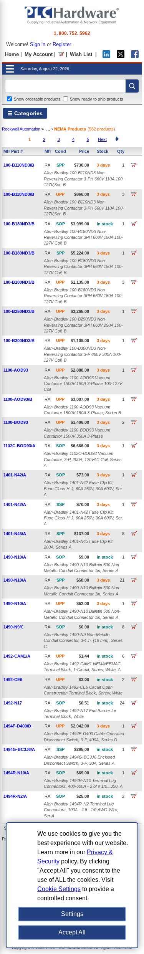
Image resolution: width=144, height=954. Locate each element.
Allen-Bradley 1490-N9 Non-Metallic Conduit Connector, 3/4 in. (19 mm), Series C (83, 640)
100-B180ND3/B (19, 224)
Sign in (37, 44)
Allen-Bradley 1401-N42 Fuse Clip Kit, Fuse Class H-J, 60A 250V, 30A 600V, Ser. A (83, 488)
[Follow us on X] (120, 56)
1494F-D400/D (17, 726)
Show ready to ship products (96, 99)
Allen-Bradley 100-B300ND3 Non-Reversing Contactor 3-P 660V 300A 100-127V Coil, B (82, 354)
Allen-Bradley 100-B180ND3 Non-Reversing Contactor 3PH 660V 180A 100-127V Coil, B (83, 237)
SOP (60, 224)
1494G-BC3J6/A (19, 749)
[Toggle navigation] (10, 68)
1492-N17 (12, 703)
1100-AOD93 (15, 370)
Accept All (72, 932)
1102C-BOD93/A (19, 445)
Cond (60, 151)
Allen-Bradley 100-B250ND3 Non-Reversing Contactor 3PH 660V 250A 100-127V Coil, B (83, 325)
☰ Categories (25, 113)
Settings (72, 914)
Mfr (48, 151)
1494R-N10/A (16, 772)
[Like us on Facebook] (135, 56)
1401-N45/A (14, 533)
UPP (60, 194)
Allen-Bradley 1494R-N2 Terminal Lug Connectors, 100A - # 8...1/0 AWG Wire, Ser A (81, 810)
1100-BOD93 (15, 422)
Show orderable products (37, 99)
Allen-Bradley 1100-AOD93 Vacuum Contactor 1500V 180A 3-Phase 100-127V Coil (83, 383)
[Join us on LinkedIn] (106, 56)
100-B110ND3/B (18, 165)
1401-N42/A (14, 475)
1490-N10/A (14, 557)
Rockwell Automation (21, 129)
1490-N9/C (13, 627)
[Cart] (61, 54)
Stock (102, 151)
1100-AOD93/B (17, 399)
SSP (60, 504)
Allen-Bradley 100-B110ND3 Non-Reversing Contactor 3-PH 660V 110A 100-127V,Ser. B (84, 178)
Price (84, 151)
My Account (39, 54)
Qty (120, 151)
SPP (60, 165)
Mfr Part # (13, 151)
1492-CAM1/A (16, 656)
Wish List (81, 54)
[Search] (132, 86)
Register (62, 44)
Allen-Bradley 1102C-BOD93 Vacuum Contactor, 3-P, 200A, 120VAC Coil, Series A (83, 459)
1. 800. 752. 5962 (72, 33)
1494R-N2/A (15, 796)
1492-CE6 (12, 679)
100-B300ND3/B (19, 340)
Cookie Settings (59, 889)
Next (102, 139)
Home (12, 54)
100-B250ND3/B (19, 311)
